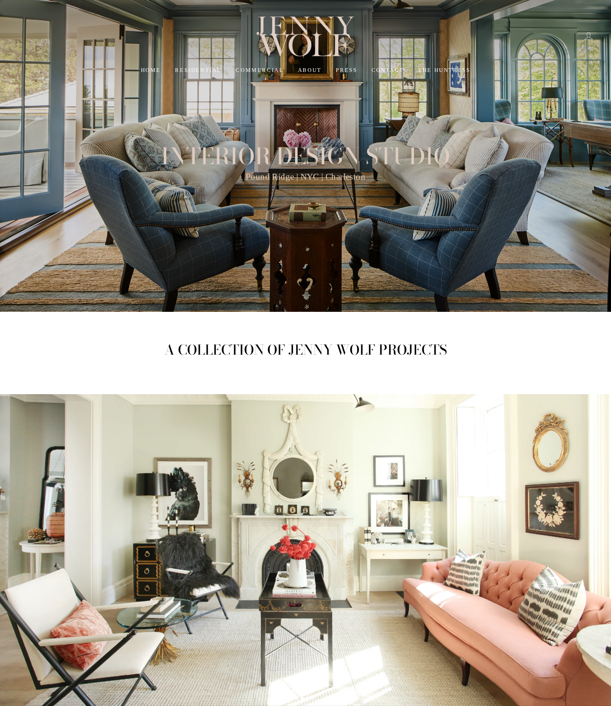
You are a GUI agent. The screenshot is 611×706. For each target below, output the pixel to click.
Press (346, 70)
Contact (388, 70)
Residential (198, 70)
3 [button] (310, 699)
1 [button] (296, 699)
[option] (305, 156)
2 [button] (303, 699)
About (310, 70)
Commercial (259, 70)
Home (151, 70)
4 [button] (317, 699)
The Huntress (444, 70)
